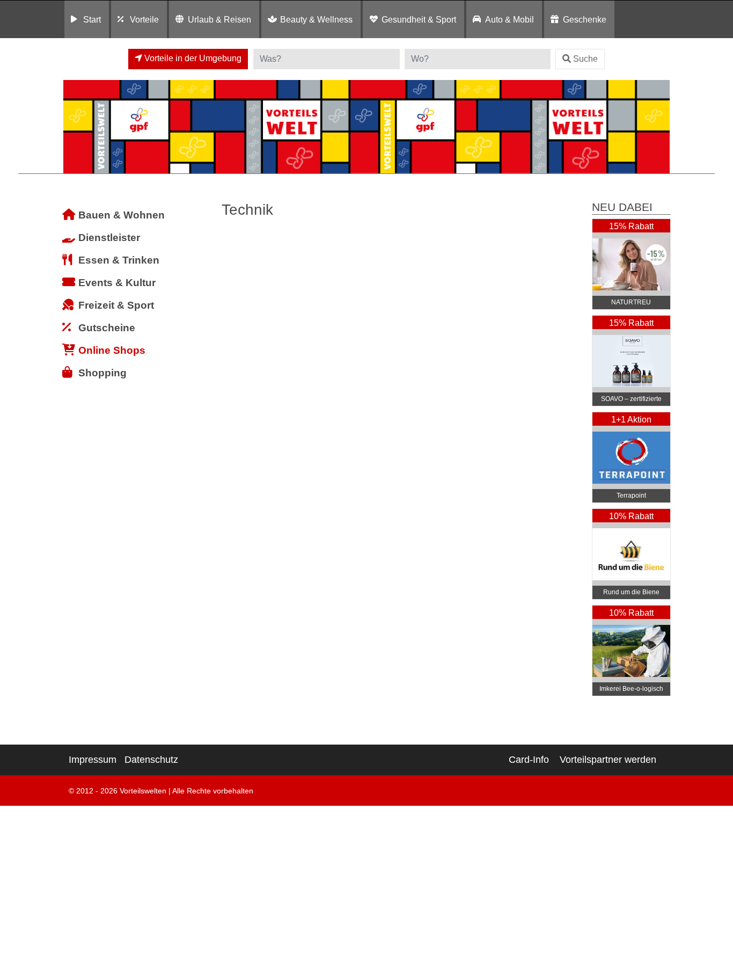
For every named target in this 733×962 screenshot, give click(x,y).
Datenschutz (151, 759)
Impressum (92, 759)
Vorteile (144, 19)
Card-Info (529, 759)
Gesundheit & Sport (419, 19)
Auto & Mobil (509, 19)
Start (92, 19)
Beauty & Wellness (316, 19)
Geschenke (584, 19)
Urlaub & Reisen (219, 19)
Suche (585, 58)
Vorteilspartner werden (608, 759)
